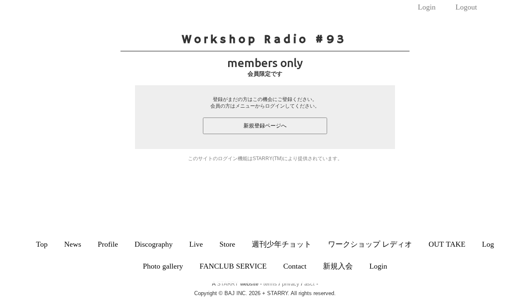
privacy (290, 284)
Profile (108, 244)
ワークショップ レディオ (370, 244)
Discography (154, 244)
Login (427, 7)
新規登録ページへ (265, 126)
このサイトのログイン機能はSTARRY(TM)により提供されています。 (265, 158)
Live (196, 244)
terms (270, 284)
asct (309, 284)
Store (227, 244)
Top (42, 244)
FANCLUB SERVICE (233, 266)
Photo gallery (163, 266)
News (72, 244)
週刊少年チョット (281, 244)
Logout (466, 7)
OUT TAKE (447, 244)
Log (488, 244)
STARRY (227, 284)
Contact (294, 266)
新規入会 (338, 266)
